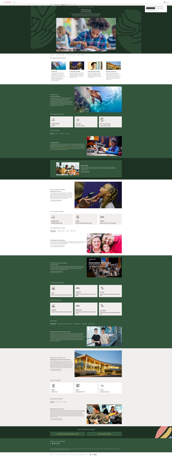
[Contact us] (168, 2)
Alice (71, 146)
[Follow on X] (50, 443)
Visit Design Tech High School (56, 369)
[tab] (52, 133)
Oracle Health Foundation (60, 54)
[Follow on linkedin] (58, 443)
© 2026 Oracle (52, 454)
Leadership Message (57, 4)
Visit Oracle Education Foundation (56, 271)
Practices (74, 4)
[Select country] (164, 2)
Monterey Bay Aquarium (59, 333)
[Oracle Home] (8, 2)
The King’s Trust (59, 148)
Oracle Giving (52, 54)
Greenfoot (74, 146)
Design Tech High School (81, 54)
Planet (70, 4)
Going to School (62, 147)
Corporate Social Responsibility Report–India (68, 434)
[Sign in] (166, 2)
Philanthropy (63, 4)
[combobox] (86, 2)
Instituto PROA (66, 148)
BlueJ (78, 146)
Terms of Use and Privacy (58, 454)
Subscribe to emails (76, 454)
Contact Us (86, 454)
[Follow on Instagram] (56, 443)
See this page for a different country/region (152, 10)
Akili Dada (71, 147)
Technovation (67, 147)
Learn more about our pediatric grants (57, 246)
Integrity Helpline (82, 454)
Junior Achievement (53, 148)
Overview (51, 4)
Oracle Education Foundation (70, 54)
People (67, 4)
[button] (3, 2)
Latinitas (79, 147)
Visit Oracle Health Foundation (56, 200)
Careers (72, 454)
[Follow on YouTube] (54, 443)
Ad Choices (69, 454)
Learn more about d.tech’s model (56, 419)
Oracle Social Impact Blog (104, 434)
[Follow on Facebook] (52, 443)
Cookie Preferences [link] (64, 454)
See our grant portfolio (85, 171)
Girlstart (75, 147)
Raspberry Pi (68, 146)
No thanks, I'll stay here (159, 8)
